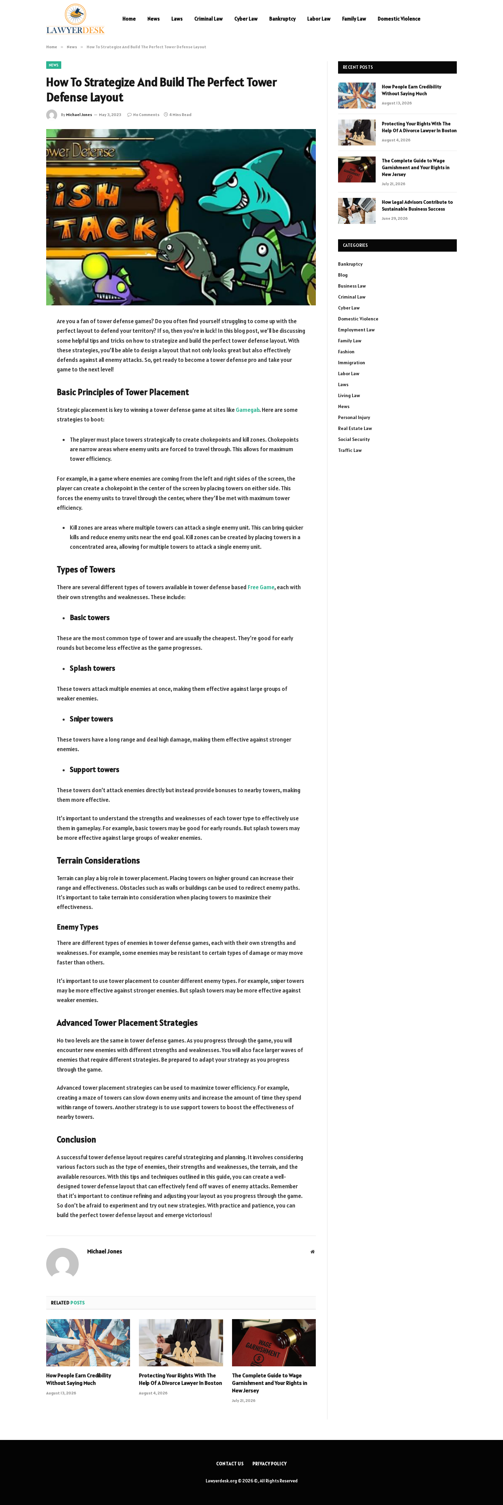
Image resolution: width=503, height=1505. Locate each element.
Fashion (346, 352)
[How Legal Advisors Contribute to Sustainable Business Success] (357, 211)
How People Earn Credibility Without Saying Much (78, 1379)
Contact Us (230, 1464)
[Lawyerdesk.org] (75, 19)
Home (129, 18)
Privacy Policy (270, 1464)
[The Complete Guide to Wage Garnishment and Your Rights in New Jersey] (274, 1342)
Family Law (354, 18)
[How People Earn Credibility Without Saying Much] (88, 1342)
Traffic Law (350, 450)
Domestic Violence (399, 18)
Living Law (349, 395)
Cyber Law (246, 18)
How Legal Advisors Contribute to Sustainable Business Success (417, 205)
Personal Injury (354, 417)
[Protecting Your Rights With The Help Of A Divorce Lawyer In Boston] (181, 1342)
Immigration (351, 362)
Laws (177, 18)
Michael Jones (79, 114)
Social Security (354, 439)
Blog (343, 275)
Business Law (352, 286)
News (153, 18)
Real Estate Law (355, 428)
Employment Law (356, 330)
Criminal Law (208, 18)
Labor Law (319, 18)
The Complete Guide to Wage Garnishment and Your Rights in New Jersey (269, 1383)
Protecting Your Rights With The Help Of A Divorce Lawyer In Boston (180, 1379)
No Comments (146, 114)
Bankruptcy (282, 18)
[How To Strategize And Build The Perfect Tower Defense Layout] (181, 217)
